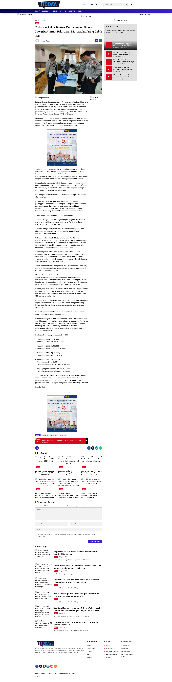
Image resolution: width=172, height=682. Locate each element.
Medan (108, 658)
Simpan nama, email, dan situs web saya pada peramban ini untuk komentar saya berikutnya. (66, 535)
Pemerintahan (92, 648)
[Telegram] (96, 448)
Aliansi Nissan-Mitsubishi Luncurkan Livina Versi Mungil (123, 61)
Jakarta (108, 645)
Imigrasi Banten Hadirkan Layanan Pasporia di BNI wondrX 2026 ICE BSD (44, 473)
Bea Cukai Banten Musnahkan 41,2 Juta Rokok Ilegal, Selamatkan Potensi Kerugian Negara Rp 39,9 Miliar (68, 495)
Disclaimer (125, 648)
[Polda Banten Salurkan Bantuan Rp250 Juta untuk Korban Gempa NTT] (91, 484)
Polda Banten (110, 648)
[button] (126, 4)
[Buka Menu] (135, 4)
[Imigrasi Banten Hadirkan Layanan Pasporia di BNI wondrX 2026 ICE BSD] (46, 462)
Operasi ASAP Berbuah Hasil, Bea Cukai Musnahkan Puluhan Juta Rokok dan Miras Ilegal (91, 473)
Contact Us (125, 645)
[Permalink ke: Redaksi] (37, 40)
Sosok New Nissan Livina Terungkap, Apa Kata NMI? (122, 68)
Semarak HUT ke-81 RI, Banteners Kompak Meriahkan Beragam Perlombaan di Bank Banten (68, 473)
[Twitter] (92, 448)
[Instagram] (51, 666)
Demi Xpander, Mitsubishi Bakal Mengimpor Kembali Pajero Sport (122, 53)
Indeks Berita (125, 651)
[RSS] (55, 666)
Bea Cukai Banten (112, 651)
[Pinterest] (44, 666)
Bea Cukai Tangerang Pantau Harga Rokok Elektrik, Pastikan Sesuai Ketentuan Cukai (45, 495)
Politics (89, 658)
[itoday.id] (48, 4)
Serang (63, 435)
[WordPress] (48, 666)
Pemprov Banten (112, 654)
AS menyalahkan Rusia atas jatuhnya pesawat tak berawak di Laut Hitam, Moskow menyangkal (123, 76)
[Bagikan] (100, 40)
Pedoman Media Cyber (67, 673)
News (37, 23)
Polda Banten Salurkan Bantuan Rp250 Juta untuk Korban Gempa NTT (90, 495)
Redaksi (42, 40)
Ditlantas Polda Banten (50, 435)
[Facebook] (89, 448)
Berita (61, 467)
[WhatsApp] (100, 448)
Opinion (89, 651)
